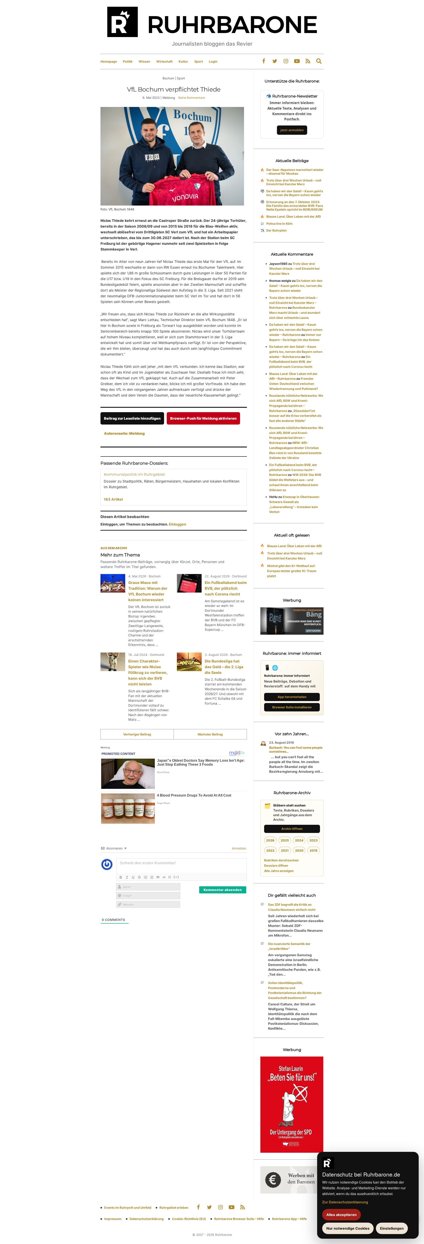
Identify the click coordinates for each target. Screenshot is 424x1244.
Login (213, 61)
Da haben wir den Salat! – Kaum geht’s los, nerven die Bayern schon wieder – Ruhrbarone (295, 330)
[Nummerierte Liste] (145, 877)
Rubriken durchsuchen (281, 860)
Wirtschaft (164, 61)
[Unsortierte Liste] (152, 877)
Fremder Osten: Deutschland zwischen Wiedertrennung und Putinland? (293, 384)
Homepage (108, 61)
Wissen (144, 61)
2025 (285, 840)
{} (169, 877)
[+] (176, 877)
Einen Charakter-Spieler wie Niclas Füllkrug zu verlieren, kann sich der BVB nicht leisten (147, 672)
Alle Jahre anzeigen (279, 871)
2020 (299, 850)
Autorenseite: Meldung (124, 433)
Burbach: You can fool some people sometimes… (295, 749)
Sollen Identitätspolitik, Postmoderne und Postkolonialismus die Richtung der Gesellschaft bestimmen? (295, 990)
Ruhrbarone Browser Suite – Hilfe (239, 1219)
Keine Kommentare (191, 97)
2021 (285, 850)
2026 (270, 840)
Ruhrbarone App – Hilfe (289, 1219)
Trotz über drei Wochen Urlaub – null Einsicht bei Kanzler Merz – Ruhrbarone (293, 303)
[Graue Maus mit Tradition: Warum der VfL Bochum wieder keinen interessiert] (112, 583)
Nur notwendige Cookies (347, 1228)
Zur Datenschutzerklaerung (345, 1202)
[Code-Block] (164, 877)
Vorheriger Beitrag (137, 734)
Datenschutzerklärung (147, 1219)
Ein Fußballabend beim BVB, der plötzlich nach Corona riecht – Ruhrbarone (293, 470)
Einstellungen (392, 1228)
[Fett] (121, 877)
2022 (270, 850)
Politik (127, 61)
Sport (198, 61)
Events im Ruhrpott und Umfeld (127, 1207)
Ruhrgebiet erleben (173, 1207)
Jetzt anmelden (292, 130)
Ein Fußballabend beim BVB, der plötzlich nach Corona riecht (226, 588)
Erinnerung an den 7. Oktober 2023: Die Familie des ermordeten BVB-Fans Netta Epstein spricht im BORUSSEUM (294, 205)
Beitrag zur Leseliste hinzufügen (132, 418)
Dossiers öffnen (276, 865)
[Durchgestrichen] (139, 877)
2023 (313, 840)
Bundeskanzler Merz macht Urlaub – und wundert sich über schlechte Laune (294, 313)
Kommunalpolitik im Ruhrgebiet (134, 474)
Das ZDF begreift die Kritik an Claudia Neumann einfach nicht (291, 907)
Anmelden (238, 848)
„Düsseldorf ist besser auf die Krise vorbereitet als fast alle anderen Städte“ (295, 416)
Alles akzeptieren (341, 1214)
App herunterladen (292, 697)
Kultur (183, 61)
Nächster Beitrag (210, 734)
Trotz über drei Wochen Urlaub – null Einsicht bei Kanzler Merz (293, 182)
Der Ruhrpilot (276, 230)
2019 (314, 850)
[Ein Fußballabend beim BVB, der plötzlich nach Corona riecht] (189, 583)
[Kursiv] (127, 877)
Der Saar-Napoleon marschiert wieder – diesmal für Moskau (295, 171)
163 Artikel (113, 499)
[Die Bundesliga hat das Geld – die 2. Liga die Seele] (189, 662)
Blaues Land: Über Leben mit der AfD (293, 216)
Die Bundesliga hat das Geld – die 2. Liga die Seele (224, 667)
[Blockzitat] (158, 877)
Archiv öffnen (292, 829)
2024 (299, 840)
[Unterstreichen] (133, 877)
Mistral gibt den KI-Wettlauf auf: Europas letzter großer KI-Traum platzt (291, 571)
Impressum (112, 1219)
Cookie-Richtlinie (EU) (189, 1219)
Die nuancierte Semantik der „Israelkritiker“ (289, 946)
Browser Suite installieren (292, 707)
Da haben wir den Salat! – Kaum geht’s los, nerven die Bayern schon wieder (294, 193)
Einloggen (177, 524)
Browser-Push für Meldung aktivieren (203, 418)
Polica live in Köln (279, 223)
